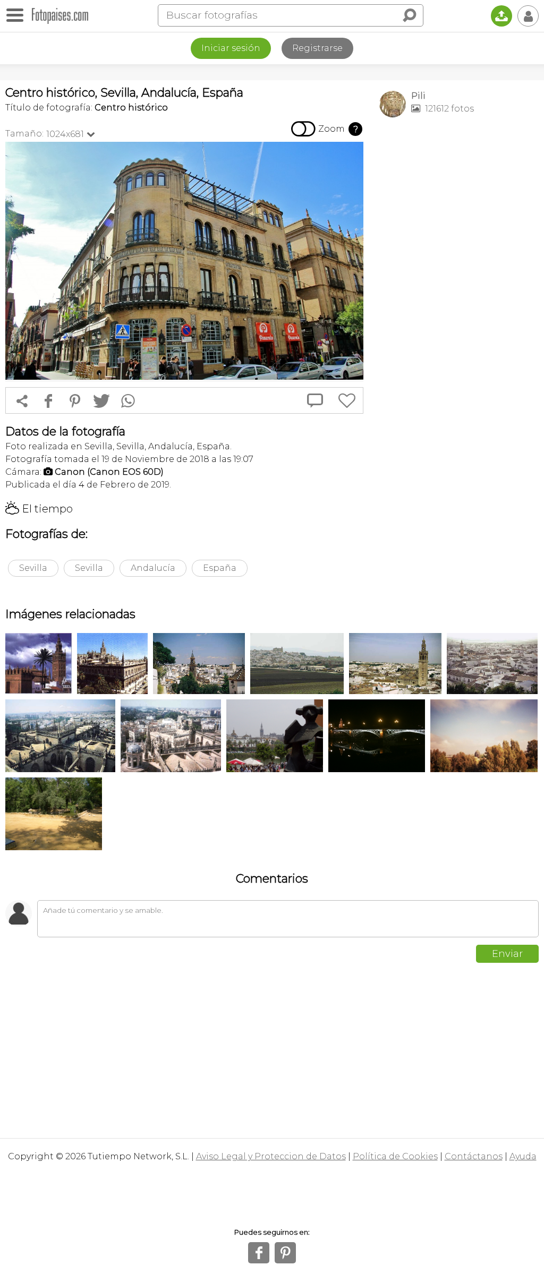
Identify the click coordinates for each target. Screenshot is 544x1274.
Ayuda (523, 1156)
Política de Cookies (395, 1156)
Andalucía (153, 568)
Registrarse (317, 48)
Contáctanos (474, 1156)
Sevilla (33, 568)
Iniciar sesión (230, 48)
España (219, 568)
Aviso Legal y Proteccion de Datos (271, 1156)
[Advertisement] (459, 199)
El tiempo (39, 508)
